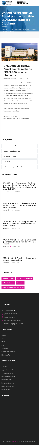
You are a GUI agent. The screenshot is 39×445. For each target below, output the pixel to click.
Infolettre (6, 161)
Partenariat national (8, 383)
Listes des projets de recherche (15, 167)
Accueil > (5, 26)
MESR (3, 342)
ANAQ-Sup (5, 348)
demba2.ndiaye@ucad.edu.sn (13, 324)
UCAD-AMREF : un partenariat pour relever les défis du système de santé (19, 242)
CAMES (4, 335)
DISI (12, 441)
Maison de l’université (8, 376)
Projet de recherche (8, 386)
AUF (3, 345)
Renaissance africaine (9, 352)
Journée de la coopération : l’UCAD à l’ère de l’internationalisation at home (19, 224)
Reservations (6, 389)
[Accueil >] (15, 2)
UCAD (16, 441)
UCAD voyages (6, 380)
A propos (4, 366)
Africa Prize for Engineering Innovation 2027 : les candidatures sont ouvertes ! (19, 205)
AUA (3, 338)
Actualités (6, 192)
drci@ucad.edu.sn (9, 317)
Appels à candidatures (11, 151)
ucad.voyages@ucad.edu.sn (12, 320)
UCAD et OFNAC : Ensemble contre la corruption (19, 259)
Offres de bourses (10, 78)
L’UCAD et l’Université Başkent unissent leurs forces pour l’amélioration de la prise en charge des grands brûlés (19, 186)
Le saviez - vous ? (9, 146)
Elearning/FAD (6, 355)
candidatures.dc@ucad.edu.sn (19, 96)
